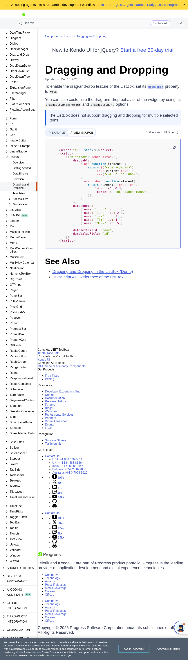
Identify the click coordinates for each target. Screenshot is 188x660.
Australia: (69, 472)
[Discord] (54, 506)
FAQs (48, 427)
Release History (55, 401)
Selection (18, 179)
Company (51, 574)
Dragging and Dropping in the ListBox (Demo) (92, 271)
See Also (62, 261)
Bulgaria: (69, 469)
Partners (50, 417)
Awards (50, 581)
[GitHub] (54, 502)
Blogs (49, 408)
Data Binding (20, 173)
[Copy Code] (174, 147)
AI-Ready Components (70, 366)
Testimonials (53, 443)
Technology (52, 578)
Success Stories (55, 440)
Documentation (55, 398)
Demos (49, 394)
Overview (18, 162)
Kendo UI (44, 359)
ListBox (69, 36)
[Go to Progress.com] (50, 556)
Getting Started (22, 168)
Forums (50, 404)
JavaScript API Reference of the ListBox (87, 277)
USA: (67, 459)
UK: (67, 462)
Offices (49, 594)
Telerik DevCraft (48, 352)
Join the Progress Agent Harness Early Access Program (139, 5)
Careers (50, 591)
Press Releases (55, 584)
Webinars (51, 411)
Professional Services (59, 414)
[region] (94, 649)
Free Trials (52, 375)
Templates (19, 193)
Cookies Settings (168, 648)
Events (49, 424)
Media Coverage (56, 588)
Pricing (49, 379)
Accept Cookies (134, 648)
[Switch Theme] (181, 23)
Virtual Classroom (56, 421)
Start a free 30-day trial (146, 50)
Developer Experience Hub (62, 391)
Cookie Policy (48, 652)
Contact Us (52, 456)
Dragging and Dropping (21, 186)
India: (67, 466)
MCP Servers (46, 366)
